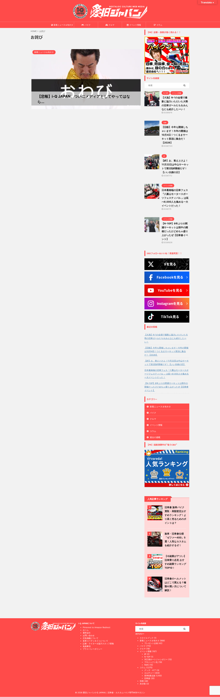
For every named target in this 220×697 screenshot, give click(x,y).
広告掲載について (90, 638)
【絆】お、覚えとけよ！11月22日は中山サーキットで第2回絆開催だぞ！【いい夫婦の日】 (166, 362)
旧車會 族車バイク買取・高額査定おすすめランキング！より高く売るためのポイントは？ (175, 515)
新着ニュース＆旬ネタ (63, 25)
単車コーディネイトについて (95, 641)
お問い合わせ (88, 635)
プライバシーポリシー (92, 649)
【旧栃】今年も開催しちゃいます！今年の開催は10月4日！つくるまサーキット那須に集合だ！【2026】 (175, 135)
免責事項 (87, 646)
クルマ (111, 25)
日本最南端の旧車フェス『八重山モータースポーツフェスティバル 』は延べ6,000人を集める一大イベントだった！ (175, 198)
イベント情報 (135, 25)
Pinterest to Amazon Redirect (96, 627)
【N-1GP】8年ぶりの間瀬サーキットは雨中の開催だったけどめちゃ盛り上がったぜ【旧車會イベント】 (175, 231)
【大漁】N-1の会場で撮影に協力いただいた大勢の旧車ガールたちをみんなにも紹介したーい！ (166, 338)
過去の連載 (155, 437)
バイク (88, 25)
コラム (159, 25)
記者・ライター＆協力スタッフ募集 (98, 643)
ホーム (86, 630)
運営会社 (87, 633)
